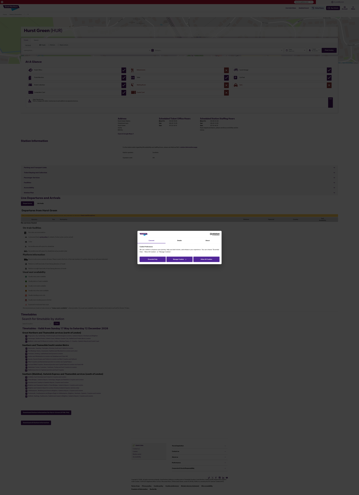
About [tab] (207, 240)
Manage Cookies (178, 259)
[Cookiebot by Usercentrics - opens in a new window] (211, 234)
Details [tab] (179, 240)
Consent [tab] (151, 240)
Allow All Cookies (206, 259)
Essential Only (152, 259)
